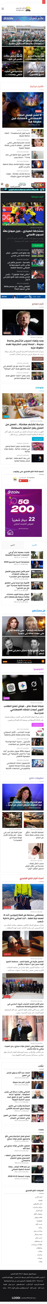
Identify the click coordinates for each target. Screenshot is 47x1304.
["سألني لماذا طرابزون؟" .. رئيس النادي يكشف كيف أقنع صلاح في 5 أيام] (38, 274)
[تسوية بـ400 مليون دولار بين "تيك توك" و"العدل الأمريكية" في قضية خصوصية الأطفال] (38, 751)
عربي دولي (38, 1238)
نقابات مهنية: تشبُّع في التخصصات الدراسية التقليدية (17, 554)
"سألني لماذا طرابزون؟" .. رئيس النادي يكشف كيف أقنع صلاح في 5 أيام (16, 277)
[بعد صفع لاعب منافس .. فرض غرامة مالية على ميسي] (38, 253)
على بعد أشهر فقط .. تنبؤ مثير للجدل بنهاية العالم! (18, 459)
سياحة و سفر (38, 1231)
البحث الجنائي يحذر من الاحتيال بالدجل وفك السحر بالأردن (24, 2)
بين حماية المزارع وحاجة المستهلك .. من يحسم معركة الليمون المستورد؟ (34, 60)
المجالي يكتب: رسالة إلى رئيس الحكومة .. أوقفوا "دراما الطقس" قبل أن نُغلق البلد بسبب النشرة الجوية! (17, 1095)
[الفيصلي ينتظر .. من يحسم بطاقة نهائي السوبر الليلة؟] (40, 286)
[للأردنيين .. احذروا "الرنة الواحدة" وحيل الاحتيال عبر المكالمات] (38, 742)
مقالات (40, 1251)
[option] (23, 51)
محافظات (39, 1248)
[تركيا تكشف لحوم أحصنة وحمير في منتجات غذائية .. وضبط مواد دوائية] (38, 446)
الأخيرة (34, 545)
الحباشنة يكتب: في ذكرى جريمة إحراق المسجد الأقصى (18, 1107)
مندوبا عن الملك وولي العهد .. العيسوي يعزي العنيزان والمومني (17, 1158)
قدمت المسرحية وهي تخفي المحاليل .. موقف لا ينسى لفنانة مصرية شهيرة (17, 145)
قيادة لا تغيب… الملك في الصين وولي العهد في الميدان (16, 1117)
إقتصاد (40, 1200)
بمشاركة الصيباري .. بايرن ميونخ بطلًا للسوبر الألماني (23, 233)
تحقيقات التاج (38, 1214)
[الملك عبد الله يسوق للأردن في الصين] (38, 1075)
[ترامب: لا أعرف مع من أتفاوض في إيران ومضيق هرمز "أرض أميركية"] (38, 366)
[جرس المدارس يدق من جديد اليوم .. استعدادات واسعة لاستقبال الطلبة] (23, 36)
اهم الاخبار (39, 1210)
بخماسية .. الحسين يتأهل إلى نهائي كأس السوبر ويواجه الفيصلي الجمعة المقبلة (18, 265)
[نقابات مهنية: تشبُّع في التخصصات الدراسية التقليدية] (37, 555)
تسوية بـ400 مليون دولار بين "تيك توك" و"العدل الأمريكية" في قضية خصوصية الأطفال (16, 753)
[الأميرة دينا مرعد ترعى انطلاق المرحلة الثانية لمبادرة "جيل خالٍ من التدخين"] (37, 586)
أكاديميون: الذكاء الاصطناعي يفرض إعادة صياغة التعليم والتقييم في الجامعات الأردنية (18, 765)
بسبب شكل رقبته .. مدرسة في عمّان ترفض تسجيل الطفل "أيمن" (34, 866)
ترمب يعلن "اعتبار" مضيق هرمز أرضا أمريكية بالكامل (18, 377)
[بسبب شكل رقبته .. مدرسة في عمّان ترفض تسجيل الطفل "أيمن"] (36, 851)
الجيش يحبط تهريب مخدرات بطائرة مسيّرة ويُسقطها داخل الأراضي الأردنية (16, 597)
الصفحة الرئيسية (39, 1284)
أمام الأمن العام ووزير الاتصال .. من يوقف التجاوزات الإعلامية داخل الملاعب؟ (17, 574)
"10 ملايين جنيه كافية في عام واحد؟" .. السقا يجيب (18, 156)
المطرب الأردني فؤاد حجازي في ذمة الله (17, 1147)
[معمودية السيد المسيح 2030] (37, 565)
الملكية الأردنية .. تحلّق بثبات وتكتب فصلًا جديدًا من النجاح (34, 835)
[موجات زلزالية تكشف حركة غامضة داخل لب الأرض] (38, 164)
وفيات (40, 1261)
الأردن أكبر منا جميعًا (21, 1082)
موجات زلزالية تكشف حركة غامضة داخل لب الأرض (16, 166)
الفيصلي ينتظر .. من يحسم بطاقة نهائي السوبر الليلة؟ (17, 288)
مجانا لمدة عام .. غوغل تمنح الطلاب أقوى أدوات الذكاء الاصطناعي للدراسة (24, 709)
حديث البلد (39, 1224)
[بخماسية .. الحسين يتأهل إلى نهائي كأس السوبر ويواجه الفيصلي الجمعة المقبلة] (38, 262)
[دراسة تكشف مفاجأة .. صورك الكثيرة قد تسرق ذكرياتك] (38, 174)
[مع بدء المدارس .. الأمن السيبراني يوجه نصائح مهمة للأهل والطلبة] (40, 732)
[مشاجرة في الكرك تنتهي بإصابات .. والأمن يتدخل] (13, 69)
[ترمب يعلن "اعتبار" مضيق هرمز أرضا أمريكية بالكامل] (38, 376)
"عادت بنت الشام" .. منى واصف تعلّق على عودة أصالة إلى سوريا (25, 631)
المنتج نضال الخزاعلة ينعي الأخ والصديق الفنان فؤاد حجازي (17, 1138)
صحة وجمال (38, 1234)
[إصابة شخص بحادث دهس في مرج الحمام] (13, 54)
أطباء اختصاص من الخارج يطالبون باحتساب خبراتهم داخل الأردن (35, 76)
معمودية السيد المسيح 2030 (16, 562)
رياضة (40, 1227)
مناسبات (39, 1255)
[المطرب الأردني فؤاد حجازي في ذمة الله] (38, 1149)
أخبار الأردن (38, 1197)
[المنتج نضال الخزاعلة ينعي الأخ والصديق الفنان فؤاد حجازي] (38, 1139)
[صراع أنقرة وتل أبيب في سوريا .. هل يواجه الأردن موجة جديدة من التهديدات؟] (12, 820)
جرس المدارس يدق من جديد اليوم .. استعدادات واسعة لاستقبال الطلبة (26, 42)
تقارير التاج (33, 1288)
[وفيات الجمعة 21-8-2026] (38, 1179)
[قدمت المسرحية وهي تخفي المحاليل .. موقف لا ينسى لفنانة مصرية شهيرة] (38, 143)
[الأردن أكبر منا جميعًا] (38, 1085)
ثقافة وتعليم (38, 1217)
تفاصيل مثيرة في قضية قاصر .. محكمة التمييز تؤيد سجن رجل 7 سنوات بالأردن (25, 963)
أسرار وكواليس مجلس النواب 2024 (18, 1288)
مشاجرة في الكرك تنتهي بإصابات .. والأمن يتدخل (13, 74)
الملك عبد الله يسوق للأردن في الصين (18, 1074)
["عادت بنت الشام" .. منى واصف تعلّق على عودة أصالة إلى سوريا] (23, 626)
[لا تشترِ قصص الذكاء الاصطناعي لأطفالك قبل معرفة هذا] (23, 110)
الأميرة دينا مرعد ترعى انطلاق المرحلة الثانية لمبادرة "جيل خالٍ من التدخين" (17, 585)
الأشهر (12, 545)
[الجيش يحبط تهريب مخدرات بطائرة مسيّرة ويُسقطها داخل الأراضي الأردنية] (37, 597)
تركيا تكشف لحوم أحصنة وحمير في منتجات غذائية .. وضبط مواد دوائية (17, 449)
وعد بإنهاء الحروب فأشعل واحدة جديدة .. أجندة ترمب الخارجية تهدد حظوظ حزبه (25, 344)
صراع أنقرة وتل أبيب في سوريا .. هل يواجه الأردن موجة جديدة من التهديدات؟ (12, 836)
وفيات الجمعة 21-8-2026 (19, 1176)
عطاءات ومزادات (36, 1244)
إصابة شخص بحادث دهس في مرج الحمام (13, 59)
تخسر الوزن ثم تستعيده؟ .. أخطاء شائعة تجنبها (17, 134)
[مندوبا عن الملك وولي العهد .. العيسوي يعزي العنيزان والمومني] (38, 1158)
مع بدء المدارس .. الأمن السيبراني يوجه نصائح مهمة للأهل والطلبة (17, 733)
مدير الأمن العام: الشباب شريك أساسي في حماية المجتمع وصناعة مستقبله (25, 1005)
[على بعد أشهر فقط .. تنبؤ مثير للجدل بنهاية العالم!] (38, 458)
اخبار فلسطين (37, 1204)
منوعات (39, 1258)
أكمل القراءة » (37, 245)
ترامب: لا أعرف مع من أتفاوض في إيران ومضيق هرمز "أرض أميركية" (16, 367)
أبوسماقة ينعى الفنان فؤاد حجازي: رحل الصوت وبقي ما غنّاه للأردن (24, 1048)
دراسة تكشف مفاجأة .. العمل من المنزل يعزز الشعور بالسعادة (24, 426)
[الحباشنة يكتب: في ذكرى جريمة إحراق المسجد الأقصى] (38, 1109)
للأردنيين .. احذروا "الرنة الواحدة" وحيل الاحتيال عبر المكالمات (17, 743)
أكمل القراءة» (38, 359)
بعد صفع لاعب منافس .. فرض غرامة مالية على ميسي (18, 254)
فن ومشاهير (38, 1241)
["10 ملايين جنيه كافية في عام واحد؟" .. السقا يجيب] (38, 155)
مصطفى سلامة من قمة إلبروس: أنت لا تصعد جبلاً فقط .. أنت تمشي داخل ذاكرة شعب (23, 918)
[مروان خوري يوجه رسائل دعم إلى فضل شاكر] (23, 646)
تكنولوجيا (39, 1221)
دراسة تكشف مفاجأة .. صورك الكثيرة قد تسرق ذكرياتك (18, 175)
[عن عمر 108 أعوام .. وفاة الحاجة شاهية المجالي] (38, 1169)
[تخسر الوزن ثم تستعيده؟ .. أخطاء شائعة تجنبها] (38, 133)
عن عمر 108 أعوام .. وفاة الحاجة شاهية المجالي (19, 1168)
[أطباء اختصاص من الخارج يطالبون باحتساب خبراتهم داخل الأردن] (34, 69)
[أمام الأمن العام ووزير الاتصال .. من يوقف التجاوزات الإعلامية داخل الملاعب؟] (37, 574)
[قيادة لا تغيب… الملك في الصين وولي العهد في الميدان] (38, 1118)
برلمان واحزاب (37, 1207)
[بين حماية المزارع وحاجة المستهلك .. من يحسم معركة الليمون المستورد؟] (34, 54)
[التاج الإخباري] (23, 8)
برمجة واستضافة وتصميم (28, 1298)
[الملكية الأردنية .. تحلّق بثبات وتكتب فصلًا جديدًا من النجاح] (34, 820)
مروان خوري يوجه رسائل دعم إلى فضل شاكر (25, 652)
